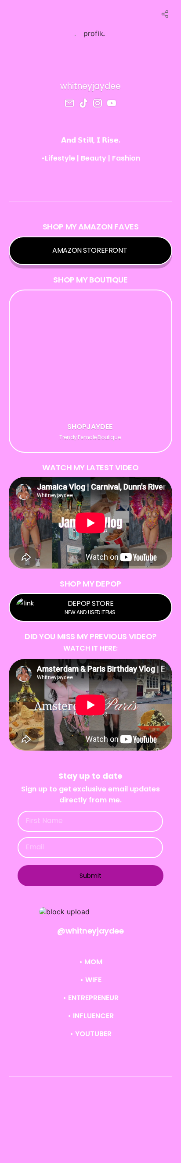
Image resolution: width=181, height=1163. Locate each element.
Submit (90, 875)
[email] (69, 104)
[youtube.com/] (112, 104)
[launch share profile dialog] (165, 14)
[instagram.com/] (97, 104)
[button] (90, 911)
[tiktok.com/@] (83, 104)
